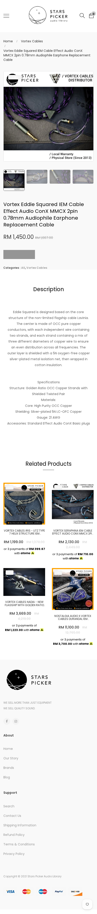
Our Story (10, 758)
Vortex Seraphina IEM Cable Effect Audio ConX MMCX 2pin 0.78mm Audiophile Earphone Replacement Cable (73, 532)
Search (8, 806)
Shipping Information (19, 825)
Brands (8, 767)
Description (48, 289)
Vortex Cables (32, 41)
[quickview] (31, 519)
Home (8, 41)
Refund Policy (14, 834)
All (23, 268)
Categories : (12, 268)
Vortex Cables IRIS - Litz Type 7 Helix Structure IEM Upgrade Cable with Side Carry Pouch (24, 532)
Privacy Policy (14, 854)
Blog (6, 777)
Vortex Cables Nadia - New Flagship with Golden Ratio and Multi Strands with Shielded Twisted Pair (24, 603)
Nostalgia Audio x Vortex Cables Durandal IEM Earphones (72, 617)
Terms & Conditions (19, 844)
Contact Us (12, 815)
